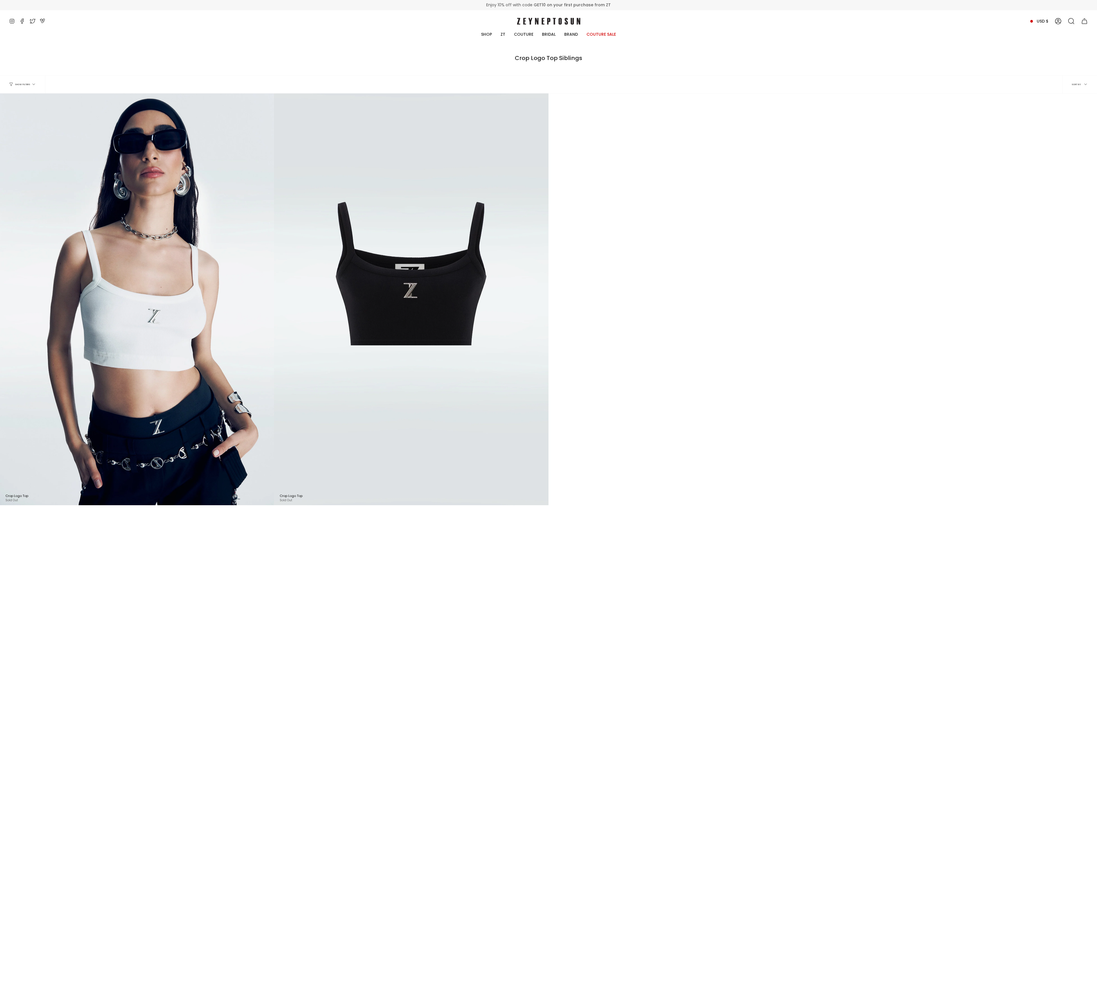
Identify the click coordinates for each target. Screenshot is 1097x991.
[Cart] (1084, 21)
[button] (1071, 21)
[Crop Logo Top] (411, 299)
